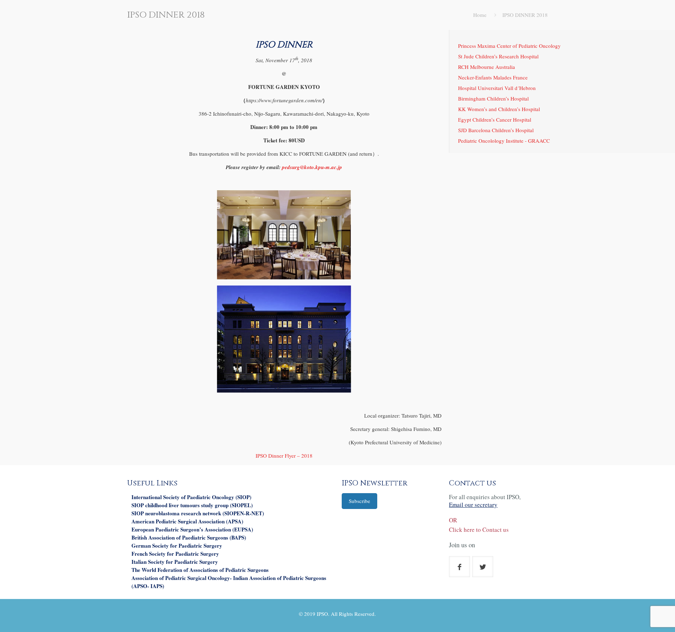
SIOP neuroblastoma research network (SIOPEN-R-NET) (197, 513)
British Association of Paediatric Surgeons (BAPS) (188, 537)
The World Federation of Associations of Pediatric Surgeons (200, 570)
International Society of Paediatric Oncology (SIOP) (191, 497)
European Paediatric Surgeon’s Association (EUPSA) (192, 529)
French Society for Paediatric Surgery (175, 553)
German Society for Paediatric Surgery (176, 545)
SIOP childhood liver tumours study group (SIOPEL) (192, 505)
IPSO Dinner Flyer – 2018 (284, 455)
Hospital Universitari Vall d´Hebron (497, 87)
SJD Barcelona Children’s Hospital (496, 130)
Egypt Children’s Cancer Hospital (494, 119)
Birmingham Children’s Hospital (493, 98)
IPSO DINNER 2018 (525, 14)
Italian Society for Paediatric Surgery (174, 562)
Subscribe (359, 500)
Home (480, 14)
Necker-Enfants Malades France (493, 77)
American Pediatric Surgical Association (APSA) (187, 521)
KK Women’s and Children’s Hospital (499, 108)
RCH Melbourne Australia (486, 66)
